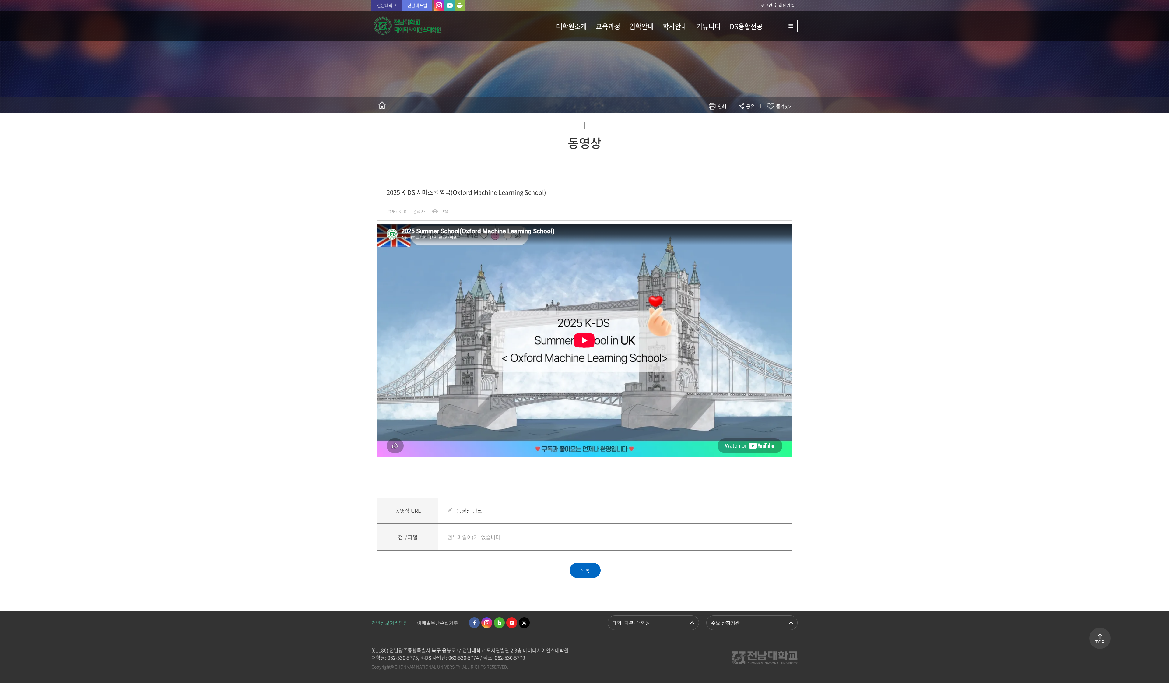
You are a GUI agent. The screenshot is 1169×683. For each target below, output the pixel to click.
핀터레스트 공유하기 (714, 124)
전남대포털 (417, 5)
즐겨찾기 (784, 106)
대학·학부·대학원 (631, 622)
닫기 (754, 120)
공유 (750, 106)
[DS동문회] (460, 5)
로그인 (766, 5)
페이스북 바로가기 (474, 622)
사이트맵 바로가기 (782, 26)
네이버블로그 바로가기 (499, 622)
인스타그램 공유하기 (732, 124)
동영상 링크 (469, 510)
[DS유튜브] (449, 5)
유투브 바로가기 (511, 622)
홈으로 (382, 105)
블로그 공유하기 (723, 124)
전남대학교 (387, 5)
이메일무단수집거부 (437, 622)
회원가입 (787, 5)
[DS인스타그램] (439, 5)
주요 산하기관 (725, 622)
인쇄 (722, 106)
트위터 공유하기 (696, 124)
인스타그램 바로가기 (486, 622)
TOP (1099, 642)
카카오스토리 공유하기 (705, 124)
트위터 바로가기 (524, 622)
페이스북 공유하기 (687, 124)
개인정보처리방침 (389, 622)
